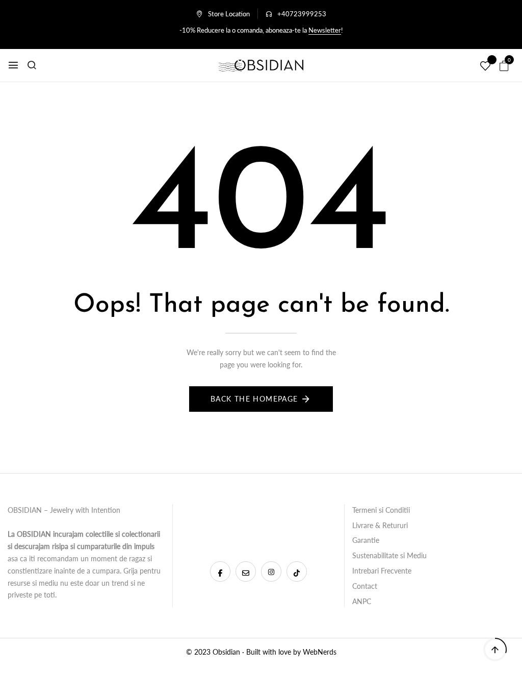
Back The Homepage (254, 398)
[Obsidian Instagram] (271, 571)
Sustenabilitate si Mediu (389, 555)
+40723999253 (301, 14)
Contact (364, 586)
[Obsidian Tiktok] (296, 571)
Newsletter (324, 30)
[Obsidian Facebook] (220, 571)
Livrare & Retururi (380, 525)
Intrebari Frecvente (381, 570)
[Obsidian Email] (246, 571)
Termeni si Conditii (381, 510)
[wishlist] (485, 66)
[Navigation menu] (13, 65)
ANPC (361, 601)
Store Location (229, 14)
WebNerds (319, 652)
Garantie (365, 540)
